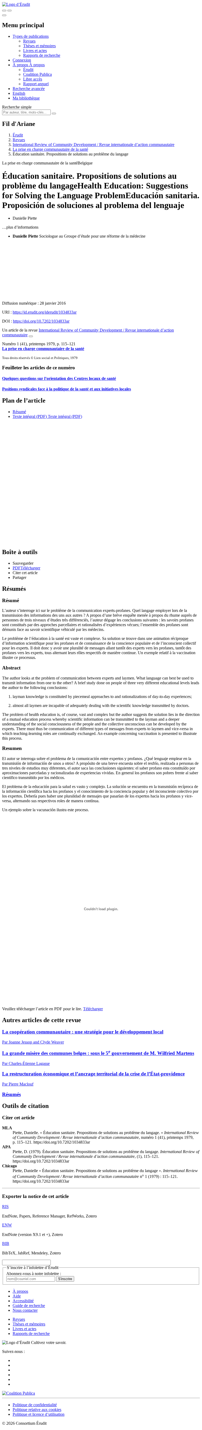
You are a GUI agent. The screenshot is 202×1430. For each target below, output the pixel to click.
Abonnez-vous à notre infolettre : (33, 1273)
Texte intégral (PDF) (30, 416)
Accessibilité (23, 1301)
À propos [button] (21, 65)
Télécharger (93, 1009)
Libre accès (32, 79)
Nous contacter (25, 1310)
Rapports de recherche (41, 55)
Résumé (19, 411)
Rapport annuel (36, 84)
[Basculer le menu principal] (4, 15)
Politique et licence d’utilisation (38, 1414)
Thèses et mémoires (39, 46)
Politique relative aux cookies (37, 1409)
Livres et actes (35, 50)
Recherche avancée (29, 88)
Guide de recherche (29, 1305)
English (19, 93)
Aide (17, 1296)
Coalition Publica (37, 74)
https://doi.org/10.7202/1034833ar (41, 321)
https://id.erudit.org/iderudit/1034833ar (45, 312)
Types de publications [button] (31, 36)
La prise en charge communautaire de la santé (50, 149)
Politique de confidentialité (35, 1405)
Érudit (28, 69)
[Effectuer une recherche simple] (4, 10)
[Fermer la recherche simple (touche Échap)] (9, 10)
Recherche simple (17, 107)
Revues (29, 41)
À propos (37, 65)
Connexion (22, 60)
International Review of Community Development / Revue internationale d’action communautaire (93, 144)
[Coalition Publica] (18, 1393)
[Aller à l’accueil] (16, 4)
